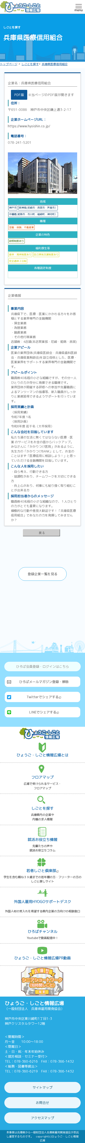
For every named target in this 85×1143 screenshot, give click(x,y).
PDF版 (19, 95)
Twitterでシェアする (43, 697)
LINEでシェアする (42, 712)
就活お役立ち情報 (42, 839)
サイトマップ (42, 1087)
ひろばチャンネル (42, 931)
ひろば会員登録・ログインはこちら (42, 666)
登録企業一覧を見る (42, 574)
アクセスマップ (42, 1118)
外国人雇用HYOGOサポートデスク (42, 901)
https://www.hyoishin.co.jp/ (29, 126)
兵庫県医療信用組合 (55, 64)
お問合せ (42, 1102)
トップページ (8, 64)
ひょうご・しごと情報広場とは (42, 755)
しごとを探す (30, 64)
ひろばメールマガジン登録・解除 (44, 681)
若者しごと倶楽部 (41, 870)
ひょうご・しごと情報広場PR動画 (42, 958)
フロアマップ (42, 777)
